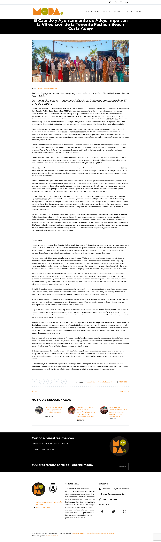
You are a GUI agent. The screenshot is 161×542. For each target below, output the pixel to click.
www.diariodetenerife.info (47, 88)
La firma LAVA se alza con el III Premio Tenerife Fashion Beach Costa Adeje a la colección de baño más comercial (86, 413)
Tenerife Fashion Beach (107, 382)
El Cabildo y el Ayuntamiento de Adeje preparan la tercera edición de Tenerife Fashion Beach (118, 412)
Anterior (37, 391)
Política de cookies (43, 507)
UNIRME (122, 466)
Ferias (139, 11)
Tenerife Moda (92, 11)
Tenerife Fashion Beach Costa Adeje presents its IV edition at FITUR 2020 (53, 410)
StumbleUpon (64, 381)
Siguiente (123, 391)
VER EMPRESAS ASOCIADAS (44, 449)
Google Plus (49, 381)
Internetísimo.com (52, 536)
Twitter (34, 381)
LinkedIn (56, 381)
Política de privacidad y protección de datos (85, 533)
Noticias (106, 11)
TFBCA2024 (123, 382)
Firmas (117, 11)
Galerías (128, 11)
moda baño (91, 382)
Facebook (42, 381)
